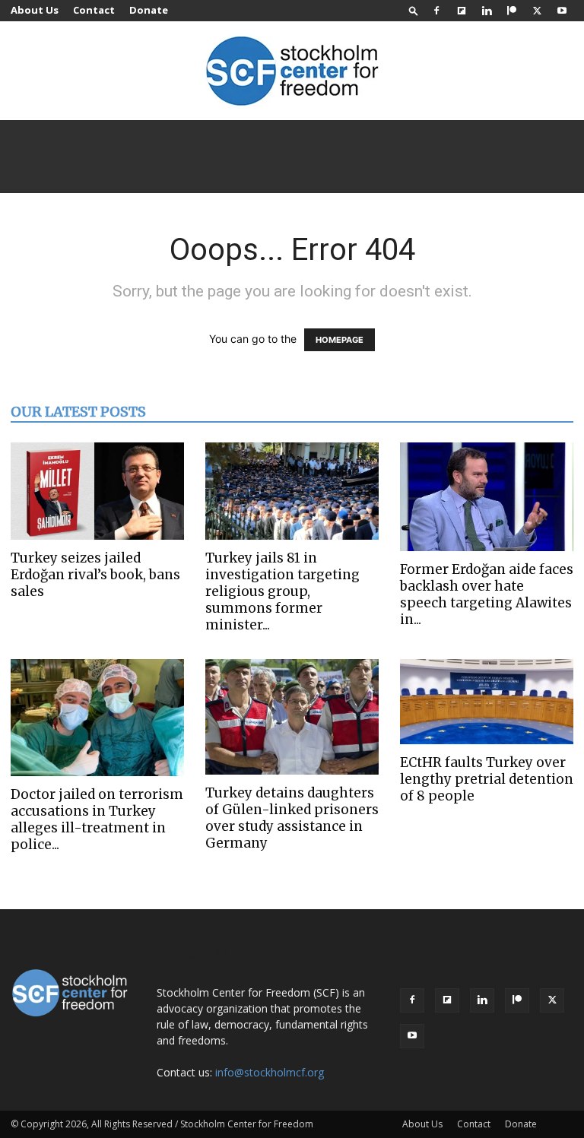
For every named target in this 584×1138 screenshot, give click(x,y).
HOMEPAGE (339, 339)
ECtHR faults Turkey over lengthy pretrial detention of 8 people (486, 779)
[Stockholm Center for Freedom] (292, 72)
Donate (148, 10)
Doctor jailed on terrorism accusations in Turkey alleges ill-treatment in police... (97, 819)
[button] (413, 10)
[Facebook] (436, 10)
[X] (536, 10)
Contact (94, 10)
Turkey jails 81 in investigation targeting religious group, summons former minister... (282, 591)
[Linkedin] (486, 10)
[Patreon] (511, 10)
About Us (35, 10)
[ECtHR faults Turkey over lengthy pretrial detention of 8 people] (486, 701)
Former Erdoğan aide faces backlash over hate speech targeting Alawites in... (486, 594)
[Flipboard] (461, 10)
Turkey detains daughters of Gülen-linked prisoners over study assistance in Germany (292, 818)
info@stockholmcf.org (269, 1072)
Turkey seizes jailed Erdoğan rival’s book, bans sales (95, 575)
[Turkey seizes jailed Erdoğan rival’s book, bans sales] (97, 491)
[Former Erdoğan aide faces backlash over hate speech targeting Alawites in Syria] (486, 496)
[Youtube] (562, 10)
